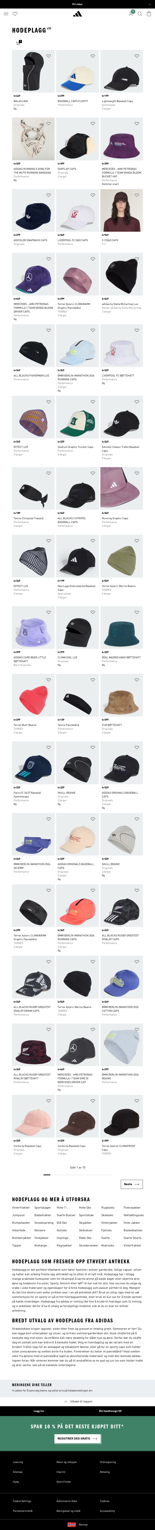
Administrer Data (67, 1501)
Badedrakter (42, 1215)
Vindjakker (41, 1238)
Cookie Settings (22, 1501)
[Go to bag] (148, 13)
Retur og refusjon (67, 1462)
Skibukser (86, 1230)
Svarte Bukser (66, 1215)
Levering (18, 1462)
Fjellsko (106, 1230)
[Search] (139, 13)
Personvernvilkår (23, 1511)
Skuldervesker (88, 1245)
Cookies (104, 1501)
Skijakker (85, 1222)
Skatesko (107, 1215)
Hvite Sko (85, 1207)
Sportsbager (42, 1207)
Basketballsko (133, 1230)
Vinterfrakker (21, 1207)
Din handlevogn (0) (110, 1411)
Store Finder (64, 1482)
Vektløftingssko (134, 1215)
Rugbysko (107, 1207)
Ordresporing (108, 1462)
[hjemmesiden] (77, 15)
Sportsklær (86, 1215)
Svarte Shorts (132, 1238)
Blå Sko (62, 1222)
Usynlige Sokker (62, 1238)
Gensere (39, 1230)
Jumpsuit (18, 1215)
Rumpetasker (21, 1222)
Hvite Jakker (132, 1222)
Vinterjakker (109, 1222)
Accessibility (107, 1511)
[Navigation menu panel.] (6, 13)
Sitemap (17, 1472)
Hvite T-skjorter (62, 1208)
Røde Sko (85, 1238)
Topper (16, 1245)
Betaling (105, 1472)
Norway (83, 1524)
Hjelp (16, 1482)
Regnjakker (64, 1245)
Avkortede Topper (18, 1231)
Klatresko (107, 1245)
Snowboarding (43, 1222)
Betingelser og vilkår (69, 1511)
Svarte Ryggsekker (109, 1238)
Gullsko (62, 1230)
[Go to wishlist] (15, 13)
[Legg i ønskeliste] (49, 56)
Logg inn (39, 1411)
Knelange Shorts (40, 1246)
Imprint (61, 1472)
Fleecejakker (132, 1207)
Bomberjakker (21, 1238)
